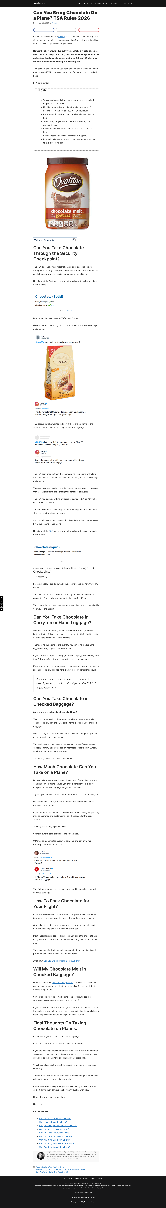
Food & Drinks (41, 1167)
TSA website (70, 311)
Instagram (86, 1197)
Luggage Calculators (119, 3)
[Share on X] (1, 602)
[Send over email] (1, 609)
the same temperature (62, 982)
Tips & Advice (81, 3)
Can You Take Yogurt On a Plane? (54, 1133)
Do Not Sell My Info (96, 1183)
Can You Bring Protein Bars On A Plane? (62, 961)
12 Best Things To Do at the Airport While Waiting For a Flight (60, 1169)
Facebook (80, 1197)
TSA (51, 531)
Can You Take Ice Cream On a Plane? (56, 1136)
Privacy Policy (68, 1183)
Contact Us (85, 1183)
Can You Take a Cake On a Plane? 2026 (52, 1172)
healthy (61, 36)
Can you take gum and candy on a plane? (58, 1125)
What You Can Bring (56, 1167)
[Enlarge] (93, 292)
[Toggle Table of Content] (73, 239)
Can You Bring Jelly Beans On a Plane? (57, 1143)
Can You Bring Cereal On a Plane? (54, 1147)
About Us (77, 1183)
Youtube (92, 1197)
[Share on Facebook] (1, 598)
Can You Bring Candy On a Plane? (54, 1140)
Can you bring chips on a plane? (54, 1129)
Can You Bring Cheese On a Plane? (55, 1118)
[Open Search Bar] (131, 4)
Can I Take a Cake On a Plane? (53, 1122)
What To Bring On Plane (98, 3)
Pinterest (74, 1197)
